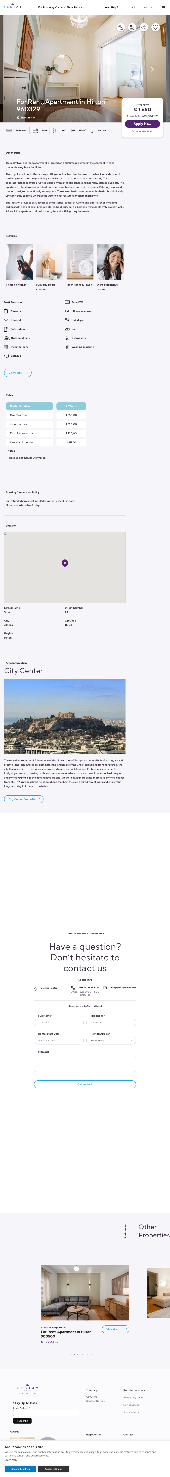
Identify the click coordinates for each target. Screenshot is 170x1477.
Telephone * (97, 1016)
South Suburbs (131, 1412)
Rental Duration (100, 1034)
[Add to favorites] (155, 27)
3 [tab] (82, 1355)
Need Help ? (111, 7)
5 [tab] (92, 1355)
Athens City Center (133, 1397)
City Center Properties (23, 799)
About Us (91, 1397)
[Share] (144, 27)
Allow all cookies (20, 1469)
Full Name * (45, 1016)
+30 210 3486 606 (89, 987)
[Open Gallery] (121, 27)
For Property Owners (51, 7)
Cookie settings (53, 1469)
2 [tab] (77, 1355)
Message (43, 1052)
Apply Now (142, 124)
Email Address (21, 1408)
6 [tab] (97, 1355)
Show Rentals (75, 7)
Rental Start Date (49, 1034)
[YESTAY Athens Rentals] (12, 7)
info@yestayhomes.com (123, 987)
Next (152, 69)
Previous (17, 69)
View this (111, 1329)
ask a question (144, 131)
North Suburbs (131, 1405)
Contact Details (95, 1401)
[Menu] (163, 7)
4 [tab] (87, 1355)
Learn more (11, 1459)
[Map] (132, 27)
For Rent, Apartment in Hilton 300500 (66, 1334)
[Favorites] (133, 9)
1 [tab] (73, 1355)
